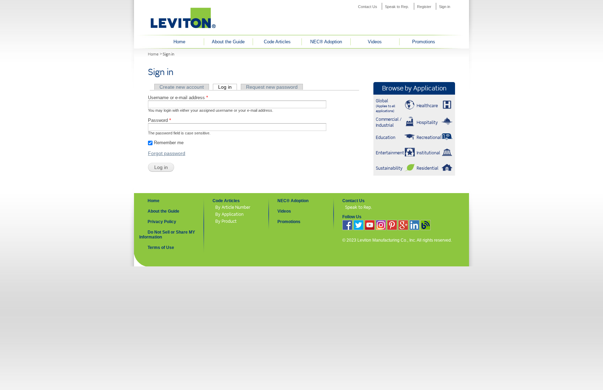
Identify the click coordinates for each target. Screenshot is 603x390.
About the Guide (228, 41)
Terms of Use (161, 247)
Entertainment (390, 152)
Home (179, 41)
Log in (227, 87)
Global (385, 105)
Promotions (423, 41)
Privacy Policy (162, 221)
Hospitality (427, 122)
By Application (229, 214)
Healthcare (427, 105)
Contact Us (367, 7)
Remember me (169, 142)
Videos (375, 41)
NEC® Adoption (326, 41)
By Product (226, 221)
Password (159, 120)
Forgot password (166, 153)
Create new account (181, 87)
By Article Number (232, 207)
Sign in (444, 7)
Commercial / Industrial (389, 122)
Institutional (428, 152)
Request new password (272, 87)
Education (385, 137)
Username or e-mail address (178, 97)
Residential (427, 168)
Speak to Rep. (397, 7)
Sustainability (389, 168)
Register (424, 7)
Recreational (429, 137)
